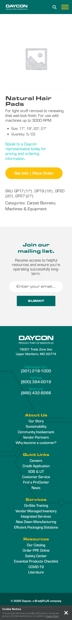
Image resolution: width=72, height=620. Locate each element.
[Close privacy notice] (66, 612)
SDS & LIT (36, 471)
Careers (36, 460)
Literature (36, 572)
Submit (36, 301)
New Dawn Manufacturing (36, 521)
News (36, 488)
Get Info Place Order (34, 173)
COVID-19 (36, 567)
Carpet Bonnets (41, 202)
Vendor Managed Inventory (36, 511)
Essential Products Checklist (36, 561)
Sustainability (36, 426)
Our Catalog (36, 545)
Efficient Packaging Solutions (36, 527)
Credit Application (36, 466)
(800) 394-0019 (36, 381)
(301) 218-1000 (36, 371)
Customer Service (36, 477)
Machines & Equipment (26, 208)
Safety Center (36, 556)
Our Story (36, 421)
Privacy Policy (52, 616)
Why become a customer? (36, 442)
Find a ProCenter (36, 482)
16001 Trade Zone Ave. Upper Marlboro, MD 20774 (36, 351)
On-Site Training (36, 505)
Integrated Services (36, 516)
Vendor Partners (36, 437)
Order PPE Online (36, 550)
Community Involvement (36, 432)
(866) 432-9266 (36, 393)
